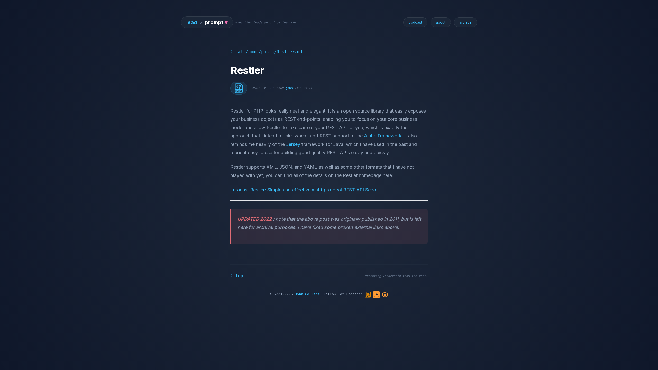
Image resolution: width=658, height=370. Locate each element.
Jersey (293, 144)
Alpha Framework (382, 135)
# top (236, 276)
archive (465, 22)
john (289, 88)
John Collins (307, 294)
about (440, 22)
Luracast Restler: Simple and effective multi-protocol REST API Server (304, 189)
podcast (415, 22)
